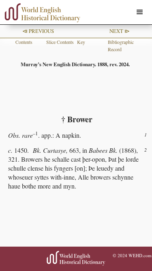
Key (81, 42)
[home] (40, 12)
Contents (23, 42)
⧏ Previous (38, 31)
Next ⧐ (119, 31)
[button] (140, 12)
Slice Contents (60, 42)
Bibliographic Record (121, 45)
